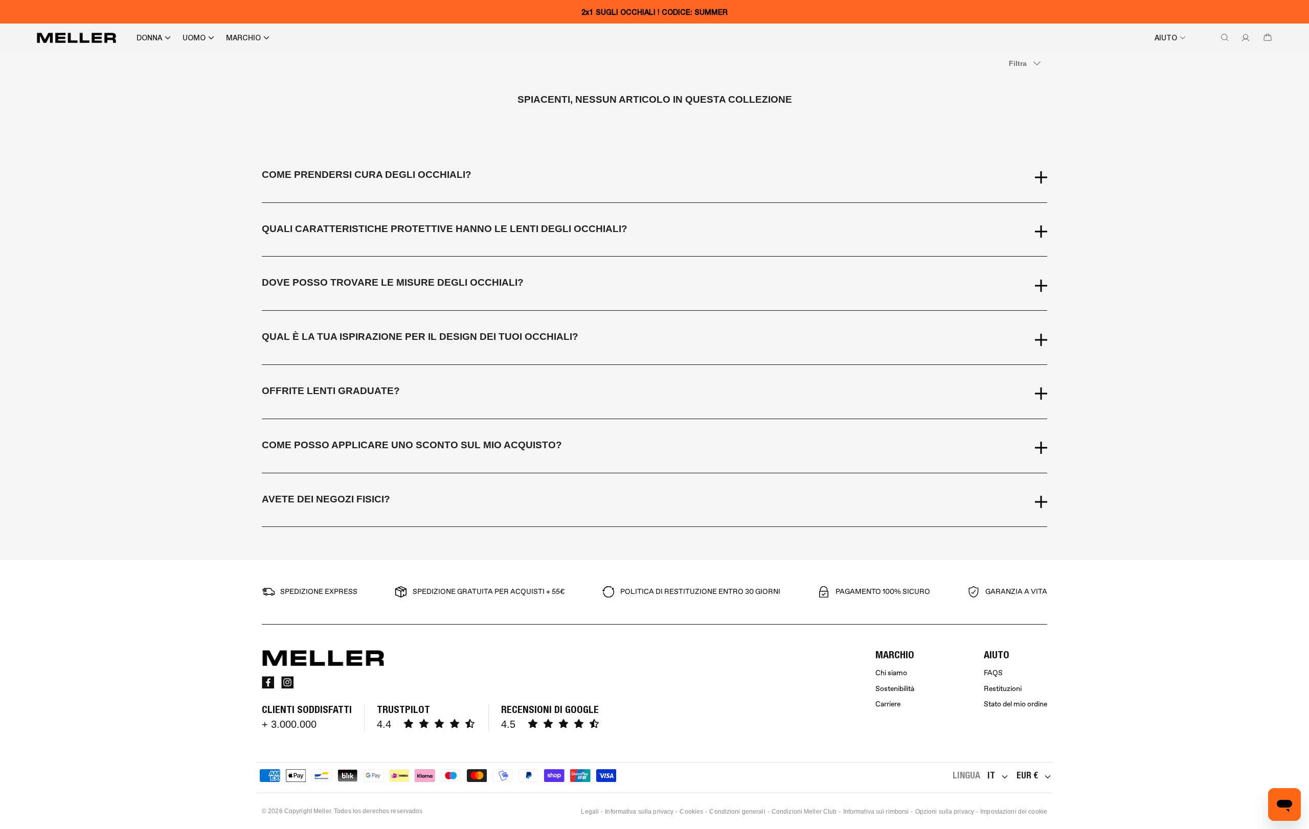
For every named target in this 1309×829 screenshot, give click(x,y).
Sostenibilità (894, 688)
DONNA (149, 38)
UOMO (194, 38)
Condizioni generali (737, 811)
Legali (590, 811)
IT (991, 775)
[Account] (1243, 37)
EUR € (1027, 775)
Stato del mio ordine (1015, 704)
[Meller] (76, 38)
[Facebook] (268, 682)
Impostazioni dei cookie (1013, 811)
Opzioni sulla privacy (945, 811)
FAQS (993, 673)
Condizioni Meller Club (804, 811)
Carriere (887, 704)
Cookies (691, 811)
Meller (322, 811)
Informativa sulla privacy (639, 811)
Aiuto (1166, 38)
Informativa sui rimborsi (876, 811)
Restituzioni (1003, 688)
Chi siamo (891, 673)
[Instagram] (287, 682)
